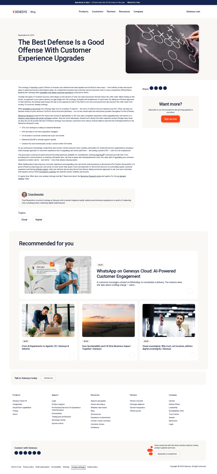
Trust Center (174, 414)
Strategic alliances (137, 404)
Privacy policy (28, 467)
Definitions (95, 427)
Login (54, 401)
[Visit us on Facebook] (30, 453)
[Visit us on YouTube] (34, 453)
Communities (57, 413)
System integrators (137, 407)
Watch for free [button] (133, 2)
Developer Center (59, 420)
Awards (172, 417)
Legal (171, 424)
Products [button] (83, 11)
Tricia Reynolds (36, 194)
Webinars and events (99, 407)
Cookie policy (92, 467)
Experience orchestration (100, 417)
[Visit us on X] (25, 453)
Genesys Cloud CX (20, 401)
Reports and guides (98, 401)
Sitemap (66, 467)
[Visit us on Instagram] (21, 453)
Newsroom (173, 421)
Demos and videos (98, 404)
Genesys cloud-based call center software (34, 118)
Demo (15, 414)
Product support (58, 404)
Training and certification (61, 417)
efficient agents (42, 169)
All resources (96, 414)
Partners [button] (111, 11)
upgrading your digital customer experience (56, 92)
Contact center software (100, 421)
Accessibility (56, 467)
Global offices (174, 404)
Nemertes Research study (90, 176)
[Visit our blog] (39, 453)
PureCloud (100, 155)
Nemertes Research (26, 116)
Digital (39, 219)
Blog (92, 411)
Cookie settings (78, 467)
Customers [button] (97, 11)
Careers (172, 401)
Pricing (15, 411)
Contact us (48, 378)
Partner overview (136, 401)
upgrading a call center (31, 109)
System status (57, 423)
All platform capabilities (22, 407)
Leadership (173, 407)
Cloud (24, 219)
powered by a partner (47, 172)
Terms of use (16, 467)
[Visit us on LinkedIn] (16, 453)
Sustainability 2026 (176, 411)
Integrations (17, 404)
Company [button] (138, 11)
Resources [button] (124, 11)
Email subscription (42, 467)
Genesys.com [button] (193, 11)
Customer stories (97, 424)
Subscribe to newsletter (167, 454)
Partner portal (135, 411)
